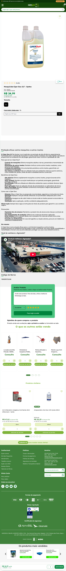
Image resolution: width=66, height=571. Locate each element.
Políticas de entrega (28, 458)
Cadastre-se (23, 442)
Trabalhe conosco (6, 461)
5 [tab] (40, 436)
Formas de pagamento (29, 456)
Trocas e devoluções (28, 453)
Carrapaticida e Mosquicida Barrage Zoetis (46, 410)
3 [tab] (34, 436)
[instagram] (7, 486)
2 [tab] (30, 436)
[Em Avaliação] (29, 514)
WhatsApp (48, 475)
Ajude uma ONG (5, 464)
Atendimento (5, 458)
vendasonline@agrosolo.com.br (53, 458)
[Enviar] (63, 9)
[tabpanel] (33, 46)
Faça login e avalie (33, 313)
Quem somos (5, 453)
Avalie (18, 83)
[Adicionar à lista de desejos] (60, 16)
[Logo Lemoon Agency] (33, 539)
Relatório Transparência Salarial (31, 464)
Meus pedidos (5, 476)
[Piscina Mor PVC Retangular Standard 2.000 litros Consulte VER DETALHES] (39, 557)
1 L (6, 104)
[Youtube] (11, 486)
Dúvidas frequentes (6, 456)
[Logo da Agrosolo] (33, 5)
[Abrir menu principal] (2, 5)
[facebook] (2, 486)
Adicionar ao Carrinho (59, 567)
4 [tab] (37, 436)
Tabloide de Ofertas (6, 469)
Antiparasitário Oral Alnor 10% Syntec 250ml (15, 410)
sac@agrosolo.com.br (50, 464)
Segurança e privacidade (30, 461)
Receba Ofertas (5, 466)
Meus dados (4, 479)
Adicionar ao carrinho (9, 364)
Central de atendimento (52, 470)
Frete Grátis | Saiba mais (11, 110)
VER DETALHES (26, 557)
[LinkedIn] (15, 486)
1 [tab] (26, 436)
